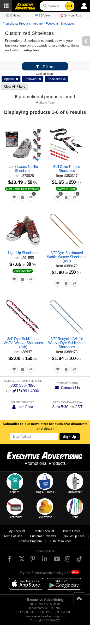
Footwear (52, 23)
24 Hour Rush (73, 15)
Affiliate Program (30, 541)
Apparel (38, 23)
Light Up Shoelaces (23, 253)
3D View (44, 15)
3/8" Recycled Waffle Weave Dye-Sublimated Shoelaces (66, 343)
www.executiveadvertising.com (45, 616)
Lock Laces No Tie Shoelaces (23, 168)
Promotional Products (17, 23)
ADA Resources (60, 541)
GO (69, 6)
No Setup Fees (74, 536)
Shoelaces (67, 23)
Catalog (15, 15)
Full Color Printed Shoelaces (66, 168)
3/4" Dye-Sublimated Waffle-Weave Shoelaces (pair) (23, 343)
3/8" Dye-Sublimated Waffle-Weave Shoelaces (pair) (66, 257)
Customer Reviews (43, 536)
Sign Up (69, 437)
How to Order (71, 531)
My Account (16, 531)
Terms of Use (13, 536)
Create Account (43, 531)
